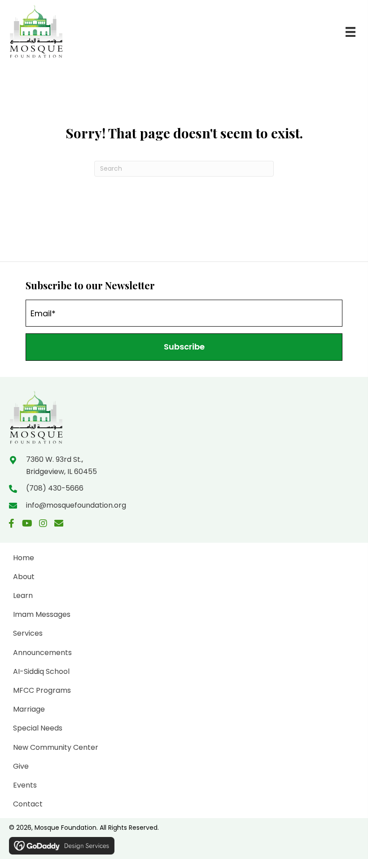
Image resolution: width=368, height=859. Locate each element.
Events (25, 785)
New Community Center (55, 747)
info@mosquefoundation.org (76, 505)
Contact (28, 804)
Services (28, 633)
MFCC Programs (42, 690)
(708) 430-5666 (54, 488)
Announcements (42, 652)
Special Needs (37, 728)
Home (23, 558)
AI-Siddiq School (41, 671)
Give (21, 766)
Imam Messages (41, 614)
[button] (184, 347)
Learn (23, 595)
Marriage (29, 709)
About (24, 576)
